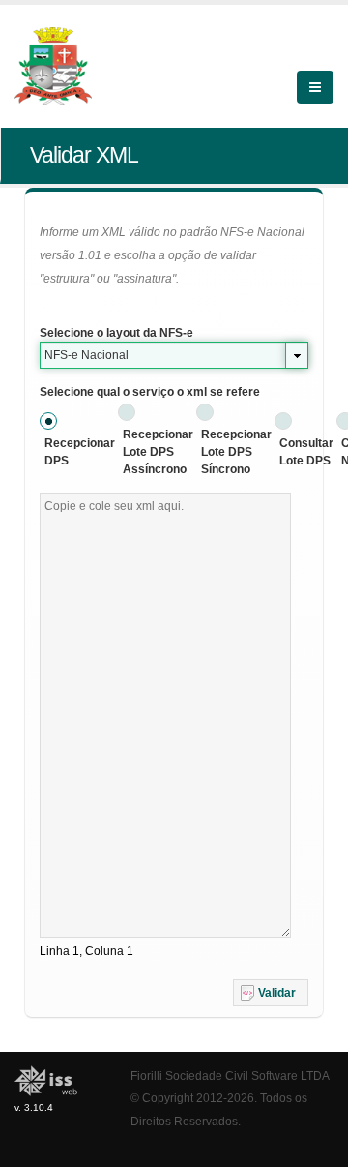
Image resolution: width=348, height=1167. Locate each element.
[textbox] (165, 715)
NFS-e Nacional (86, 355)
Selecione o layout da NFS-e (116, 333)
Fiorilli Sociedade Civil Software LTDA (230, 1075)
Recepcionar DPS (79, 451)
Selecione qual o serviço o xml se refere (150, 392)
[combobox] (174, 355)
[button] (270, 992)
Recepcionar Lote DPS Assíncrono (158, 452)
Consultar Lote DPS (306, 451)
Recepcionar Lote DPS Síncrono (236, 452)
